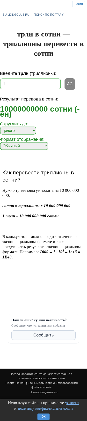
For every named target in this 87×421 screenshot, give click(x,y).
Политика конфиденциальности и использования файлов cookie (42, 385)
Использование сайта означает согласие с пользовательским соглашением (41, 376)
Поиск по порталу (49, 14)
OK (43, 416)
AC (69, 84)
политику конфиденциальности (45, 408)
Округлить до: (14, 123)
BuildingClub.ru (16, 14)
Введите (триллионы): (28, 73)
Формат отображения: (22, 139)
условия (72, 402)
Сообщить (43, 335)
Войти (78, 4)
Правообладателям (44, 392)
